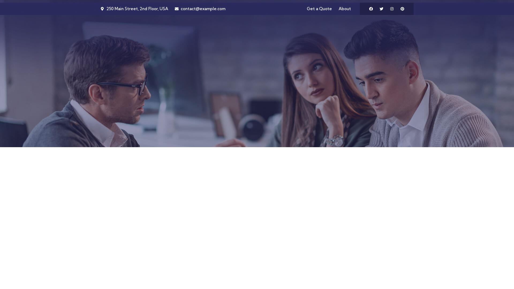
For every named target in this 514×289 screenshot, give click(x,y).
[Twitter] (381, 9)
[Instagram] (392, 9)
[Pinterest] (402, 9)
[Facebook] (371, 9)
